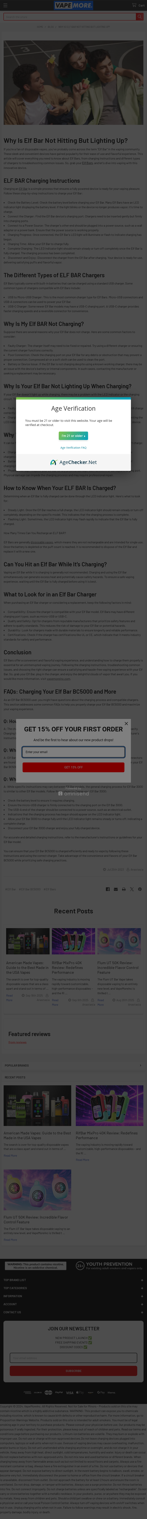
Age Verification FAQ (73, 447)
